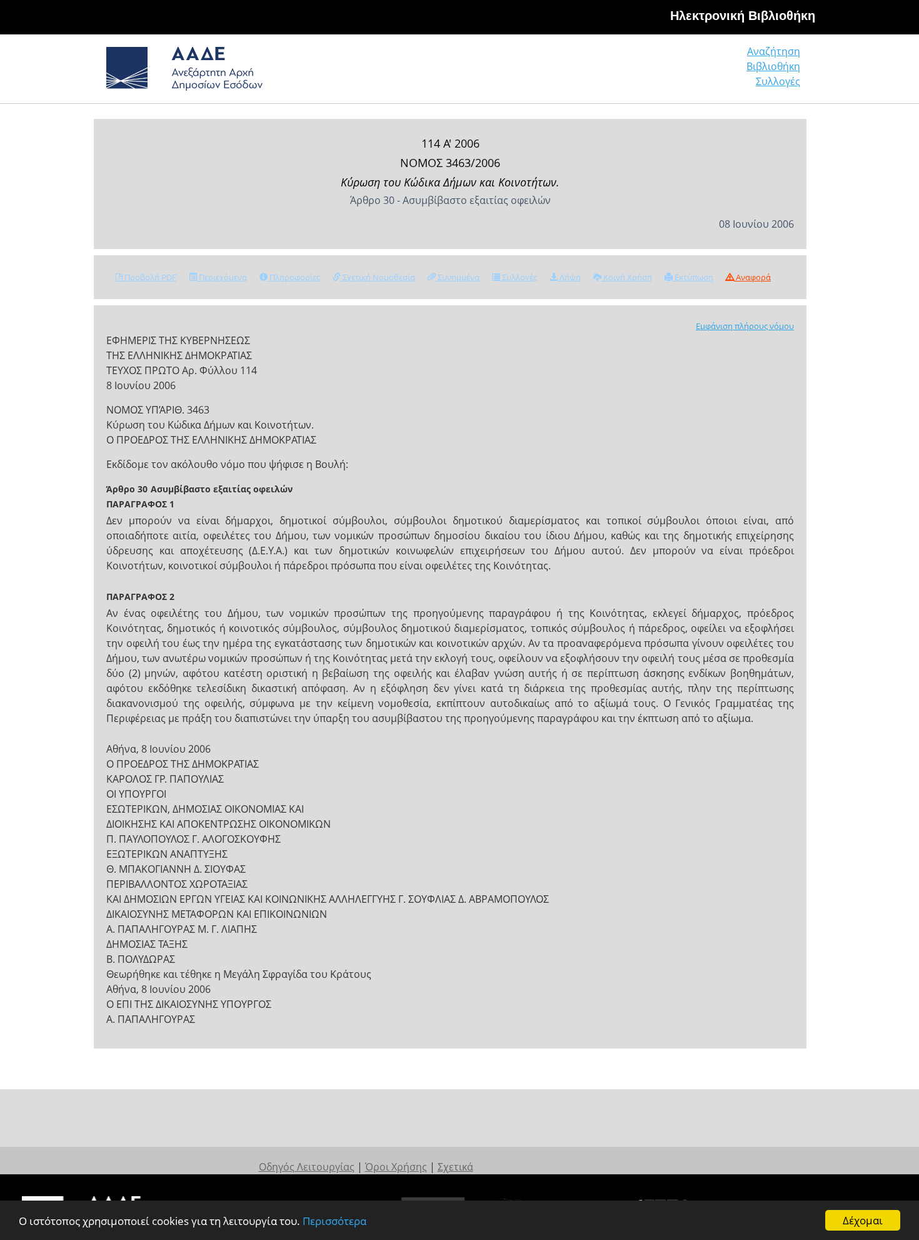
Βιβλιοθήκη (773, 66)
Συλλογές (778, 81)
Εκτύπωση (693, 277)
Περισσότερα (334, 1221)
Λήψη (569, 277)
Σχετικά (455, 1167)
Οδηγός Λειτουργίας (306, 1167)
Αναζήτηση (773, 51)
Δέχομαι (863, 1220)
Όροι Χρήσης (396, 1167)
